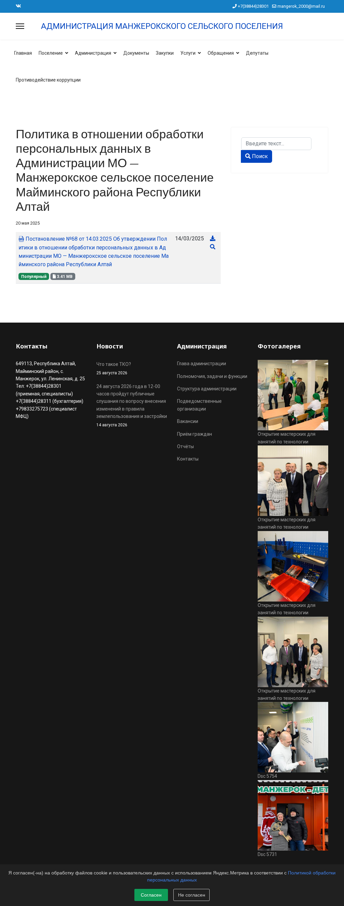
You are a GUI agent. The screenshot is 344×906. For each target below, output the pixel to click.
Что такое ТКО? (113, 368)
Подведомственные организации (199, 404)
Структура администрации (206, 388)
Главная (23, 53)
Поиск (259, 156)
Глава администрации (201, 363)
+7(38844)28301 (253, 6)
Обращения (221, 53)
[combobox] (276, 143)
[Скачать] (212, 238)
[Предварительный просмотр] (212, 247)
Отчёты (185, 446)
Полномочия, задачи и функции (212, 376)
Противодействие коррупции (48, 80)
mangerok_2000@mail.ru (301, 6)
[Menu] (20, 26)
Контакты (188, 459)
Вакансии (187, 421)
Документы (136, 53)
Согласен (151, 895)
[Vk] (18, 6)
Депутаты (257, 53)
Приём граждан (194, 434)
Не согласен (191, 895)
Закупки (165, 53)
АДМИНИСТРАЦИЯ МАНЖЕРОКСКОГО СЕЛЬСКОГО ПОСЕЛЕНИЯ (162, 26)
